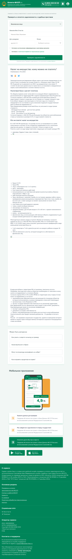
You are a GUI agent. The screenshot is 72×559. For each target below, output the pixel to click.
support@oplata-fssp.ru (24, 543)
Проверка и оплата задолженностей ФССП (10, 489)
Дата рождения (14, 39)
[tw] (18, 76)
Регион (39, 39)
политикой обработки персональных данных (31, 51)
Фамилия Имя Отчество (16, 30)
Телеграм (7, 514)
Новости (5, 495)
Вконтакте (7, 512)
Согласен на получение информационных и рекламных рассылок (30, 48)
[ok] (15, 76)
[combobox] (36, 24)
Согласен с (28, 51)
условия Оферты (51, 61)
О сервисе (5, 497)
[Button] (68, 3)
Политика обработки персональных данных (14, 501)
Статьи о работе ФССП (10, 493)
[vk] (11, 76)
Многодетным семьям (17, 220)
